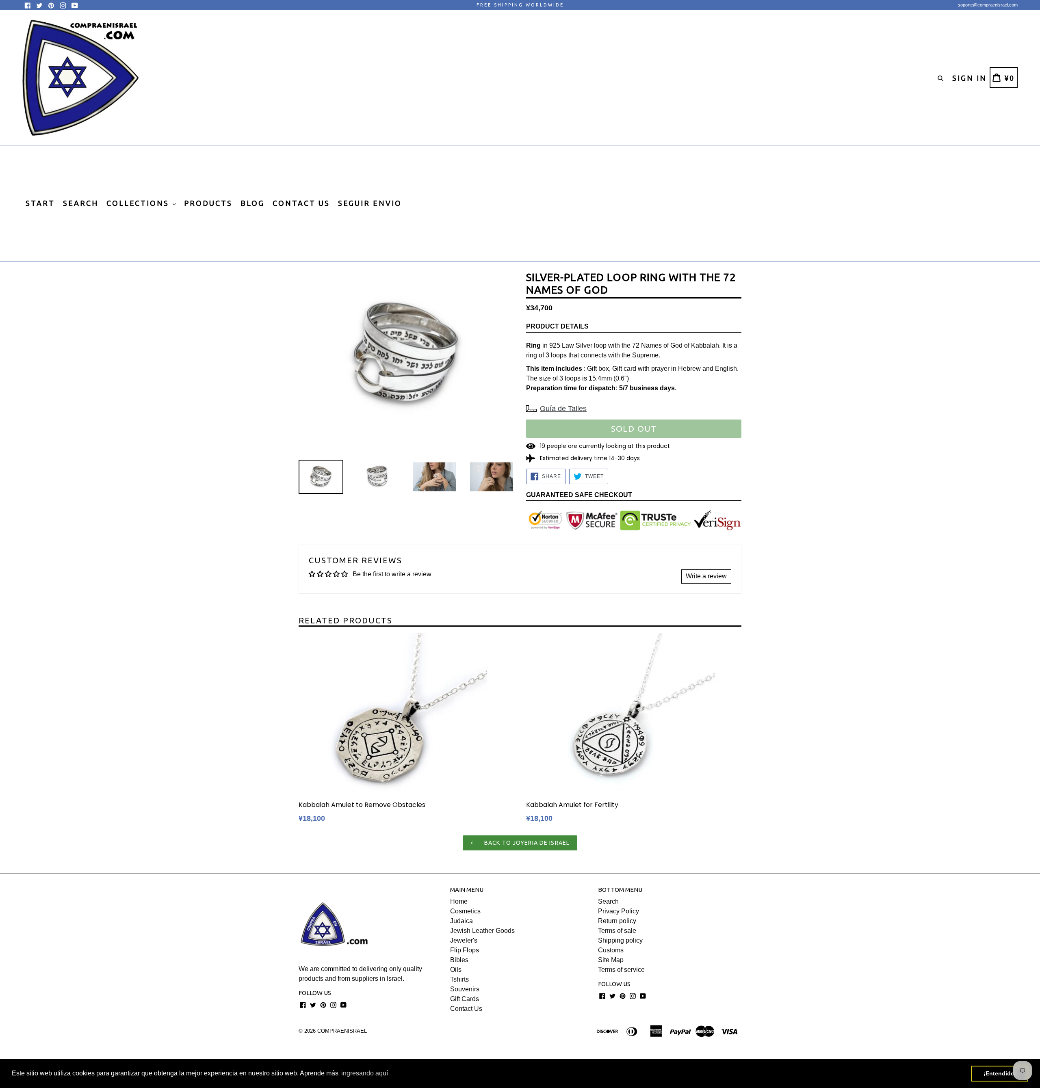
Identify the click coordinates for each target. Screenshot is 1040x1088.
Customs (611, 950)
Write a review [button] (706, 576)
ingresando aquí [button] (364, 1073)
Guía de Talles (563, 408)
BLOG (252, 203)
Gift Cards (464, 998)
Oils (456, 969)
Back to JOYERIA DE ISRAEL (526, 842)
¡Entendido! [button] (1000, 1073)
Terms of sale (617, 930)
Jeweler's (463, 940)
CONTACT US (301, 203)
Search (608, 901)
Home (459, 901)
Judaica (461, 920)
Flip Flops (464, 950)
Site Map (611, 959)
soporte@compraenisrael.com (988, 4)
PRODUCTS (208, 203)
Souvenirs (464, 989)
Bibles (459, 959)
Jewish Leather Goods (482, 930)
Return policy (617, 920)
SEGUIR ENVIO (370, 203)
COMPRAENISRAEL (342, 1031)
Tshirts (459, 979)
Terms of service (621, 969)
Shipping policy (620, 940)
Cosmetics (465, 911)
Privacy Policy (618, 911)
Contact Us (466, 1008)
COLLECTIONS (139, 203)
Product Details (557, 326)
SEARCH (80, 203)
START (40, 203)
